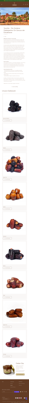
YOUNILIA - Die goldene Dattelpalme (8, 401)
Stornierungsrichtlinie (24, 402)
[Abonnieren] (13, 392)
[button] (2, 4)
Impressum (20, 385)
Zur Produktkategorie (7, 120)
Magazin (11, 385)
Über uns (11, 383)
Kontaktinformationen (16, 402)
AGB (26, 401)
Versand (12, 402)
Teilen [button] (5, 36)
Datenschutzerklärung (22, 383)
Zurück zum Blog (15, 86)
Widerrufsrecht (18, 401)
